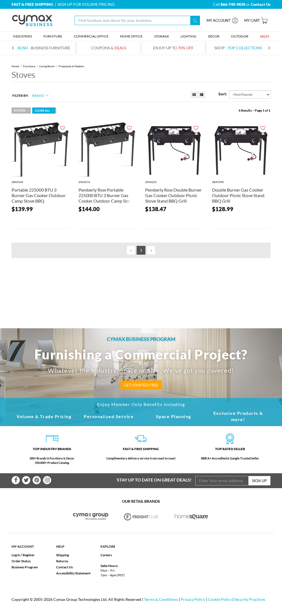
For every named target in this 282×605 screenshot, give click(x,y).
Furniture (29, 66)
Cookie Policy (220, 599)
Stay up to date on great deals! (154, 479)
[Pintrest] (36, 480)
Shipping (62, 555)
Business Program (25, 567)
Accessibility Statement (73, 573)
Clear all (42, 110)
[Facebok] (16, 480)
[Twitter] (26, 480)
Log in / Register (23, 555)
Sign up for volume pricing (86, 4)
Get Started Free (141, 385)
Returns (62, 561)
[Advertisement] (141, 284)
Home (15, 66)
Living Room (47, 66)
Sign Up (259, 480)
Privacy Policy (193, 599)
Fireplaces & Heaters (71, 66)
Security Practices (249, 599)
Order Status (21, 561)
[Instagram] (47, 480)
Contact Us (64, 567)
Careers (106, 555)
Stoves (19, 110)
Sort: (222, 94)
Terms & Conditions (161, 599)
